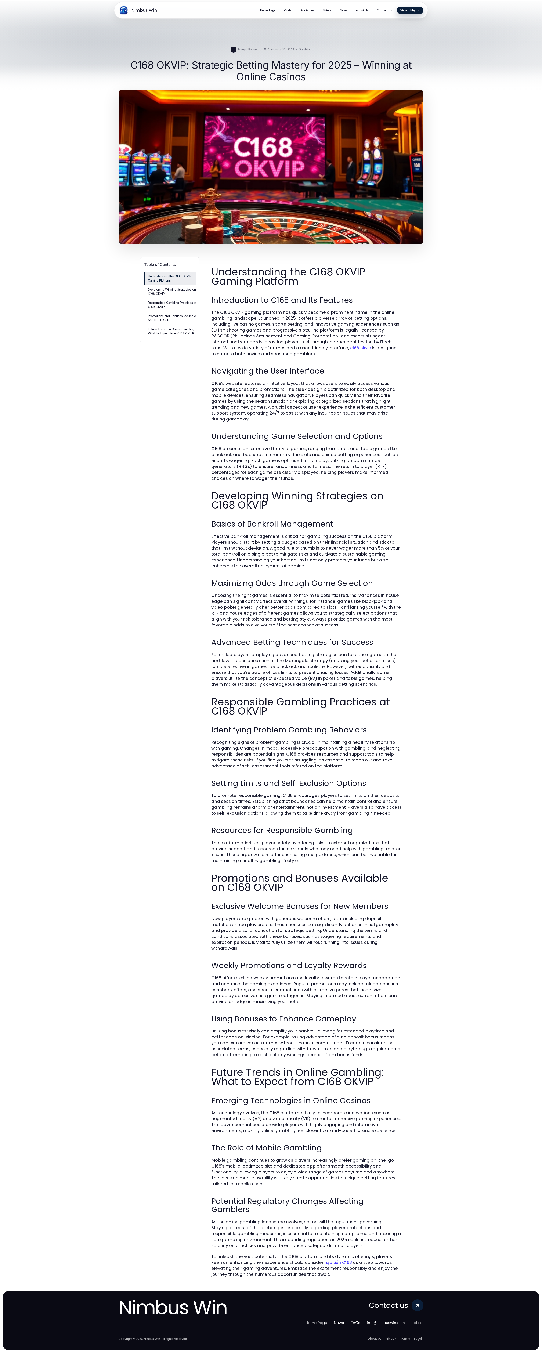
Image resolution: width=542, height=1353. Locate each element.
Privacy (391, 1338)
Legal (418, 1338)
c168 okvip (360, 347)
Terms (405, 1338)
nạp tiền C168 (338, 1262)
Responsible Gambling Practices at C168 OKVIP (172, 304)
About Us (374, 1338)
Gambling (305, 49)
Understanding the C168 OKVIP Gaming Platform (169, 278)
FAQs (355, 1322)
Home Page (316, 1322)
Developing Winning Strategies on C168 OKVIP (172, 291)
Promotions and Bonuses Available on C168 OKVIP (172, 318)
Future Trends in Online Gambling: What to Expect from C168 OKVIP (171, 331)
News (339, 1322)
